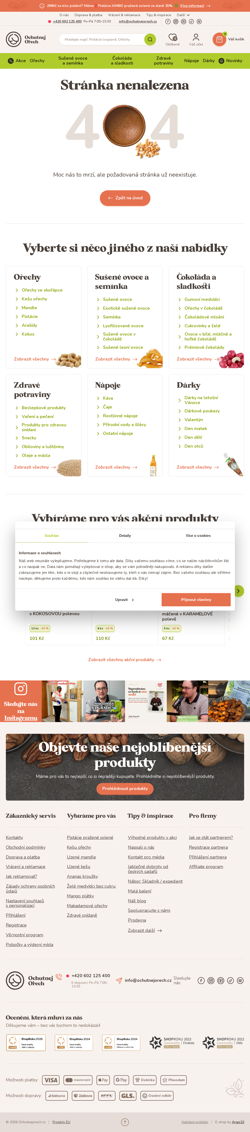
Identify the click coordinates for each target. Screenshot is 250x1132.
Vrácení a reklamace (25, 866)
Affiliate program (206, 866)
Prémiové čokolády (204, 347)
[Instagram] (176, 21)
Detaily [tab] (125, 535)
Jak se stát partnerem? (211, 837)
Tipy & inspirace (158, 15)
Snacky (29, 438)
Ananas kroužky (82, 876)
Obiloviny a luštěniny (43, 447)
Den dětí (193, 437)
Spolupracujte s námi (149, 910)
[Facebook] (168, 21)
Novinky (234, 61)
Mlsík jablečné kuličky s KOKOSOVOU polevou (54, 611)
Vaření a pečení (37, 416)
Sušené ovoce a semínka (72, 60)
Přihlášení (15, 915)
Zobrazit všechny (31, 359)
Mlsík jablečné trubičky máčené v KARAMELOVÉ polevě (187, 614)
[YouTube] (184, 21)
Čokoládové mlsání (204, 317)
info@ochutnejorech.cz (138, 21)
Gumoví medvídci (202, 299)
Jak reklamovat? (21, 876)
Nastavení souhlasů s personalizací (25, 903)
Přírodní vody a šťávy (124, 425)
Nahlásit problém (195, 1122)
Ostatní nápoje (118, 433)
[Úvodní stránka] (27, 39)
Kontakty (14, 837)
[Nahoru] (125, 1122)
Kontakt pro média (146, 857)
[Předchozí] (238, 591)
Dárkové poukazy (202, 411)
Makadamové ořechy (87, 906)
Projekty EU (61, 1122)
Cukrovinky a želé (202, 326)
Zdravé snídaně (82, 915)
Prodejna (137, 920)
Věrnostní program (24, 935)
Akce (21, 61)
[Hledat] (150, 39)
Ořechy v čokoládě (204, 308)
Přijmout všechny (196, 599)
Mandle (29, 308)
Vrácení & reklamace (124, 15)
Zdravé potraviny (163, 60)
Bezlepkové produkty (44, 408)
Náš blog (137, 901)
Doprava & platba (88, 15)
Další (181, 15)
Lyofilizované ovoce (123, 326)
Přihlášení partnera (208, 857)
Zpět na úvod (129, 198)
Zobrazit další (141, 930)
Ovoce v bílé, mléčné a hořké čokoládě (208, 337)
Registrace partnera (208, 847)
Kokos (28, 334)
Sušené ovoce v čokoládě (119, 337)
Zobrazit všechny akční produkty (121, 660)
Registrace (16, 925)
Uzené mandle (81, 857)
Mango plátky (80, 896)
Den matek (196, 428)
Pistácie (30, 316)
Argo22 (238, 1122)
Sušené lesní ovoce (123, 347)
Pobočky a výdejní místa (29, 944)
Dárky (209, 61)
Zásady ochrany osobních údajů (30, 889)
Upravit (121, 599)
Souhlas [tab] (52, 535)
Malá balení (139, 891)
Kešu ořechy (34, 299)
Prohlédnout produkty (125, 789)
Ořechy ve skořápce (42, 290)
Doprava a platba (23, 857)
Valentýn (194, 420)
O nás (64, 15)
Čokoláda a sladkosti (122, 60)
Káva (108, 398)
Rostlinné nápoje (120, 416)
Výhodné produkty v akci (152, 837)
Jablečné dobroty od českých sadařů (148, 869)
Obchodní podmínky (25, 847)
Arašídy (29, 325)
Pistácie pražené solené (90, 837)
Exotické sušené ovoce (126, 308)
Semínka (112, 317)
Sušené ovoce (117, 299)
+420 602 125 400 (67, 21)
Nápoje (191, 61)
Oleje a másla (36, 455)
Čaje (107, 407)
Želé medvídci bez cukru (91, 886)
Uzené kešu (78, 866)
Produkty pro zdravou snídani (44, 427)
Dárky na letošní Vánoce (201, 400)
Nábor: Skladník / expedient (155, 881)
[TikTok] (191, 21)
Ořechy (37, 61)
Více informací (192, 5)
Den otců (194, 446)
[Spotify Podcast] (199, 21)
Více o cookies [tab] (198, 535)
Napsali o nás (141, 847)
